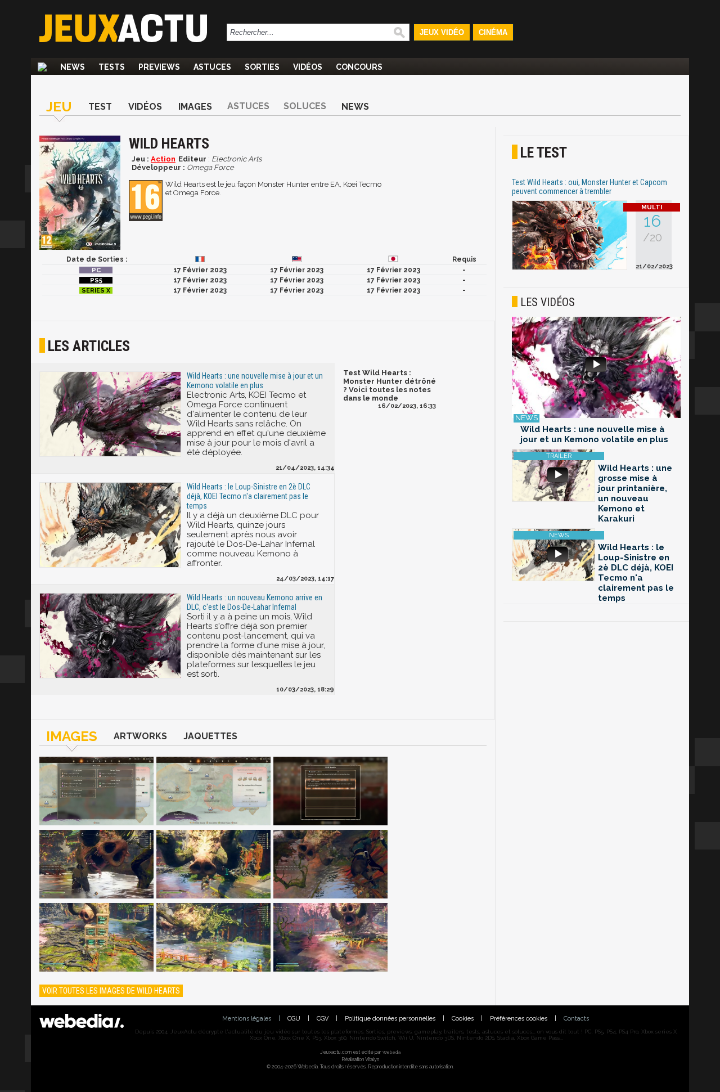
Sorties (262, 66)
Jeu (59, 106)
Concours (359, 66)
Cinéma (493, 32)
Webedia (391, 1052)
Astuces (212, 66)
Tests (111, 66)
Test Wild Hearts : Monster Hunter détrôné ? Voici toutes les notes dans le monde (389, 385)
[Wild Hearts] (96, 792)
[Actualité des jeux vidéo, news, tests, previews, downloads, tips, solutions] (42, 67)
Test (100, 106)
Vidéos (307, 66)
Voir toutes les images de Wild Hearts (111, 990)
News (72, 66)
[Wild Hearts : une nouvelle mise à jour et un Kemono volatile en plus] (596, 368)
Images (195, 106)
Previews (159, 66)
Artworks (140, 736)
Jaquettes (210, 736)
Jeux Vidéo (442, 32)
